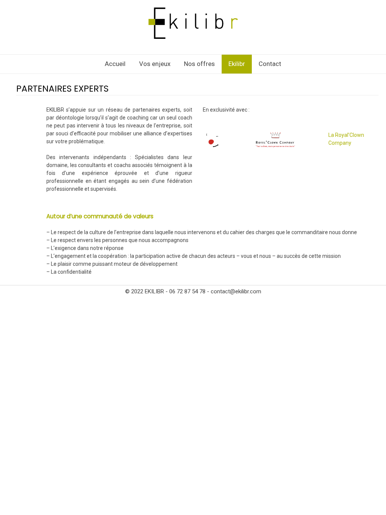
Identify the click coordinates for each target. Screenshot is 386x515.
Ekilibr (236, 63)
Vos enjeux (154, 63)
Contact (270, 63)
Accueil (115, 63)
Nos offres (199, 63)
